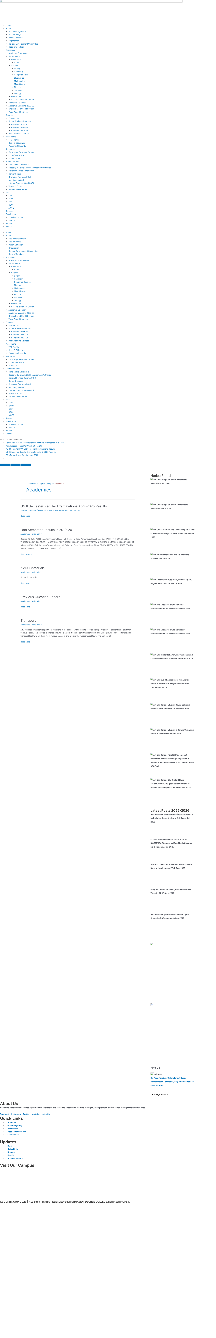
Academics (10, 50)
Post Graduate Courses (18, 133)
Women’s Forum (15, 186)
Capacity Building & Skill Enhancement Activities (29, 168)
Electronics (19, 78)
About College (14, 34)
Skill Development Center (22, 99)
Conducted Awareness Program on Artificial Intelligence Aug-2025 (35, 443)
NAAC (11, 198)
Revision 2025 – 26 (19, 124)
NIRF (10, 202)
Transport (28, 620)
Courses (9, 115)
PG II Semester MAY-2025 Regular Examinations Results (30, 449)
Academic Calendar (17, 102)
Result (51, 510)
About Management (17, 31)
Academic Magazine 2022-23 (21, 106)
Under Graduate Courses (19, 121)
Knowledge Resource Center (21, 152)
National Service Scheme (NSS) (22, 171)
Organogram (14, 41)
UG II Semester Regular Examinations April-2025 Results (31, 452)
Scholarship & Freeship (18, 164)
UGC (10, 205)
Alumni (9, 223)
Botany (17, 68)
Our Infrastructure (16, 155)
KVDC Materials (32, 568)
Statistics (18, 90)
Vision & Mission (15, 37)
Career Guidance (16, 174)
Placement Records (17, 146)
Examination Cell (15, 217)
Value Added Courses (18, 112)
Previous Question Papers (40, 597)
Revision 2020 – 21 (19, 130)
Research (10, 211)
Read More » (26, 516)
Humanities (16, 96)
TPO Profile (13, 140)
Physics (17, 87)
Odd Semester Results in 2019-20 (46, 530)
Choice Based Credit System (21, 109)
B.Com (17, 62)
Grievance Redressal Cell (19, 177)
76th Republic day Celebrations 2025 (22, 455)
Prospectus (13, 118)
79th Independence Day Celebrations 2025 (25, 446)
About (8, 28)
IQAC (8, 192)
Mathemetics (20, 81)
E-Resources (14, 158)
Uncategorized (61, 510)
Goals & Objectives (16, 143)
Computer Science (22, 75)
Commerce (16, 59)
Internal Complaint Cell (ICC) (21, 183)
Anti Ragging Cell (16, 180)
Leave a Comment (28, 510)
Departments (14, 56)
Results (11, 220)
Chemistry (18, 71)
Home (8, 25)
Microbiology (20, 84)
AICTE (11, 208)
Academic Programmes (18, 53)
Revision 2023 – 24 (19, 127)
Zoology (17, 93)
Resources (10, 149)
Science (14, 65)
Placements (11, 137)
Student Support (13, 161)
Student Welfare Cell (17, 189)
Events (9, 226)
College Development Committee (23, 44)
